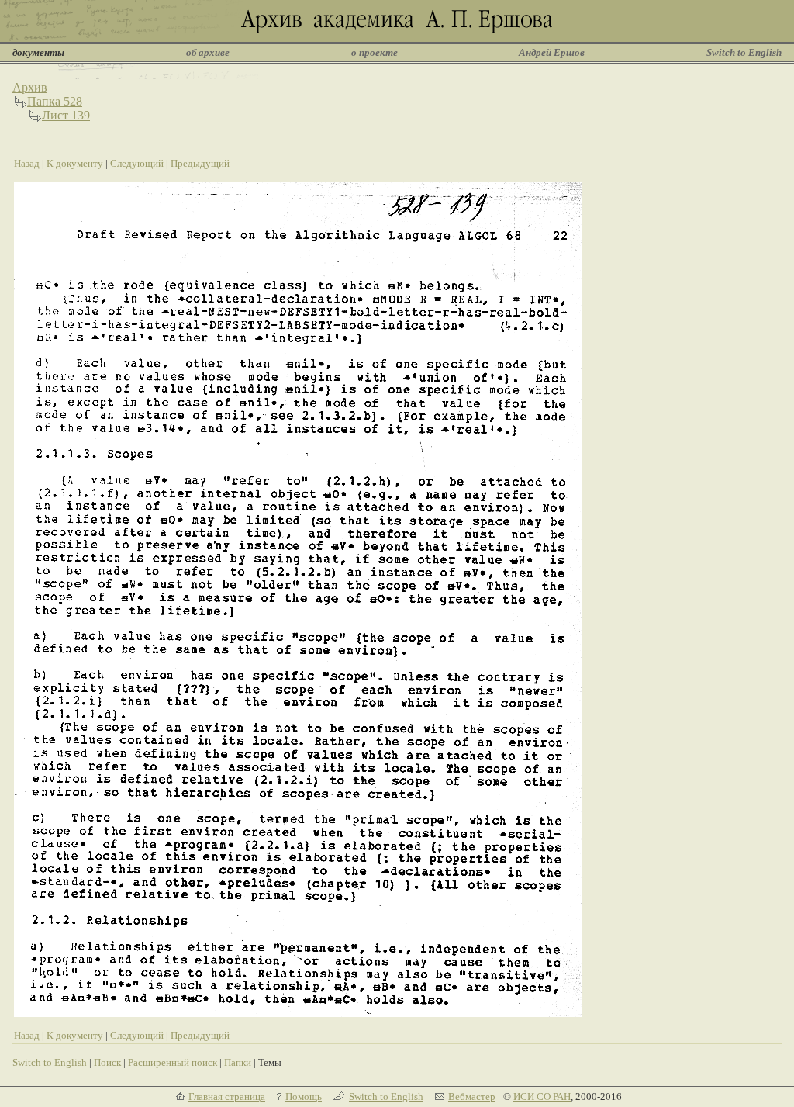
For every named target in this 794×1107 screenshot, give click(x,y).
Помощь (303, 1096)
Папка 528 (54, 101)
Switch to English (744, 52)
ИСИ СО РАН (542, 1096)
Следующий (137, 163)
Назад (27, 163)
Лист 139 (66, 115)
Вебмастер (471, 1096)
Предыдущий (200, 163)
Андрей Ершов (552, 52)
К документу (75, 163)
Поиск (107, 1062)
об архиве (208, 52)
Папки (237, 1062)
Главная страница (226, 1096)
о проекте (374, 52)
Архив (29, 87)
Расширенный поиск (172, 1062)
